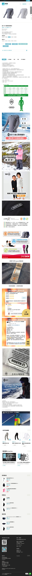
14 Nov (19, 457)
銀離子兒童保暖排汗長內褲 (16, 443)
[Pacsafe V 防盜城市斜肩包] (4, 504)
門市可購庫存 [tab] (23, 59)
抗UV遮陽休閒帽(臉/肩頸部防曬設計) (11, 488)
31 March (4, 457)
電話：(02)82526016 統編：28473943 (19, 546)
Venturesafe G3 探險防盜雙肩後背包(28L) (12, 483)
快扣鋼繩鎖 (8, 497)
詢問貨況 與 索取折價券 (23, 43)
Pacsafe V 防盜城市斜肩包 (10, 502)
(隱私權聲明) (5, 574)
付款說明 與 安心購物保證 (8, 50)
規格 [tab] (14, 59)
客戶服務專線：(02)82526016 (20, 543)
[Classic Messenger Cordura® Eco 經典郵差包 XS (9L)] (4, 518)
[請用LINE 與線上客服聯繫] (8, 542)
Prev (4, 15)
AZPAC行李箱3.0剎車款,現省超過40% (23, 462)
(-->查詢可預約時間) (4, 566)
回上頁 (6, 46)
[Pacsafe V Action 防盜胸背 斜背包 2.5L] (4, 510)
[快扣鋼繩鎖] (4, 499)
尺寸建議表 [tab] (9, 59)
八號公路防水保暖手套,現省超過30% (9, 462)
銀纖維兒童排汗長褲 (6, 443)
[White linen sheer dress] (7, 436)
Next (14, 15)
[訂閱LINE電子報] (8, 549)
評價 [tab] (18, 59)
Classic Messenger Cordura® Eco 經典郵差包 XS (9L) (14, 516)
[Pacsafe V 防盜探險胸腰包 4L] (4, 523)
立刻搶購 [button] (4, 465)
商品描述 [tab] (4, 59)
